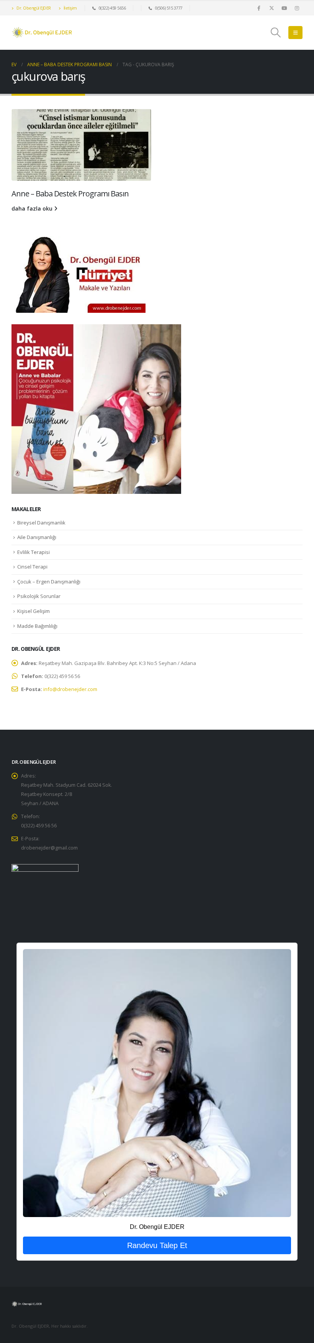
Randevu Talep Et (157, 1245)
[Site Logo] (42, 32)
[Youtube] (284, 8)
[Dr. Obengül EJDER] (157, 1082)
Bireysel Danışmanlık (41, 522)
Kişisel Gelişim (33, 611)
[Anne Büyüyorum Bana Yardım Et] (96, 408)
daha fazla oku (32, 208)
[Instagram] (296, 8)
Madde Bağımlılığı (37, 625)
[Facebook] (258, 8)
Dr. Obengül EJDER (33, 8)
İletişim (69, 8)
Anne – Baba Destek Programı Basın (70, 193)
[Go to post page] (81, 145)
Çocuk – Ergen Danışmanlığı (48, 581)
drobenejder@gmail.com (49, 848)
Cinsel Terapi (32, 566)
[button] (276, 33)
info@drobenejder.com (70, 689)
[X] (271, 8)
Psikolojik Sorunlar (39, 596)
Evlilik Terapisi (33, 552)
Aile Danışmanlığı (36, 537)
